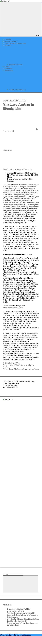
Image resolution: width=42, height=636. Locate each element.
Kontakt (7, 66)
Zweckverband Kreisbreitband (15, 43)
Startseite (7, 39)
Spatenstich (28, 169)
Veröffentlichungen (16, 64)
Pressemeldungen (16, 169)
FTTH (17, 363)
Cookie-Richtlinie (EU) (17, 89)
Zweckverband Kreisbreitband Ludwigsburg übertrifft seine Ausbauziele (23, 620)
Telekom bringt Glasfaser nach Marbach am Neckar (21, 369)
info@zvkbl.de (12, 387)
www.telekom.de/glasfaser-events (26, 337)
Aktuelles (6, 169)
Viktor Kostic (7, 150)
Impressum (8, 68)
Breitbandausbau (9, 363)
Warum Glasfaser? (10, 41)
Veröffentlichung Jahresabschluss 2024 (21, 613)
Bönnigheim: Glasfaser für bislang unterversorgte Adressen (19, 610)
